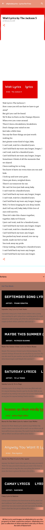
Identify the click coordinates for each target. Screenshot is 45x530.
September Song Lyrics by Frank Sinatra (14, 309)
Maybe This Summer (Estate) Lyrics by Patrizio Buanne (19, 347)
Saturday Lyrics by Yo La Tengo (12, 384)
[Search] (42, 3)
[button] (4, 25)
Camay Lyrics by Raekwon (10, 496)
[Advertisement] (22, 53)
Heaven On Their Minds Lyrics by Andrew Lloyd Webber (19, 421)
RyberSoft (26, 525)
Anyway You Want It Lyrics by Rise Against (15, 459)
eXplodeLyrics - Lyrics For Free (18, 4)
